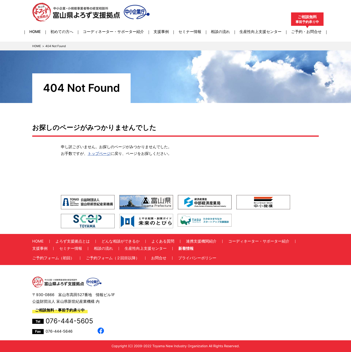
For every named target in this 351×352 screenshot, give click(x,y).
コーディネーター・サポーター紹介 (113, 31)
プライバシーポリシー (197, 257)
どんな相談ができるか (120, 241)
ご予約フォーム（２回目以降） (112, 257)
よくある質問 (162, 241)
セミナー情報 (189, 31)
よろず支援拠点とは (72, 241)
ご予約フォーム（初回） (53, 257)
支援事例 (161, 31)
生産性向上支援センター (260, 31)
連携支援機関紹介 (201, 241)
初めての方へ (61, 31)
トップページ (99, 153)
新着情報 (186, 248)
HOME (35, 31)
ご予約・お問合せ (306, 31)
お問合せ (158, 257)
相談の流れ (220, 31)
